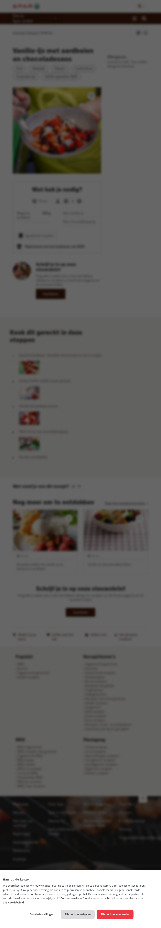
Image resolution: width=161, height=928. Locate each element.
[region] (80, 899)
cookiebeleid (16, 902)
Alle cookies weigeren (78, 914)
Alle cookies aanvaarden (115, 914)
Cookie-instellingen (42, 914)
